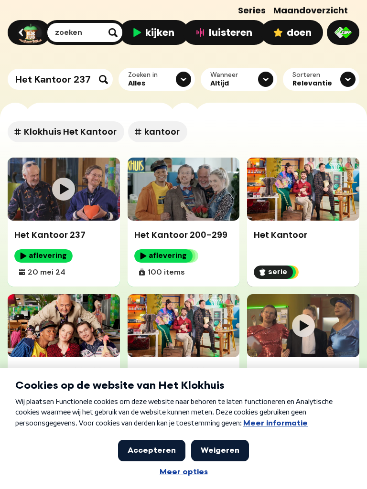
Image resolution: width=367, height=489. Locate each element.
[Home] (27, 32)
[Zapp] (343, 32)
